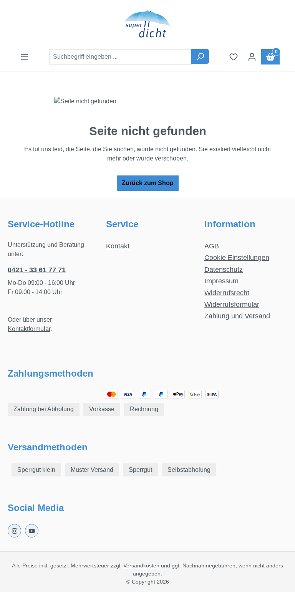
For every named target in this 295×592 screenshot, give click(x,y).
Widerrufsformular (231, 304)
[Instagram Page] (14, 530)
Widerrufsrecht (226, 293)
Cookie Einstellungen (236, 257)
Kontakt (117, 246)
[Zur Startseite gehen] (147, 24)
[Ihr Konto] (252, 56)
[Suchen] (200, 56)
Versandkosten (141, 565)
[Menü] (24, 56)
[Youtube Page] (31, 530)
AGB (211, 246)
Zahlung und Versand (237, 316)
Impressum (221, 281)
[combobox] (120, 56)
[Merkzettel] (233, 56)
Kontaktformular (29, 329)
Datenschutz (223, 269)
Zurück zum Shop (148, 183)
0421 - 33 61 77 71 (37, 270)
